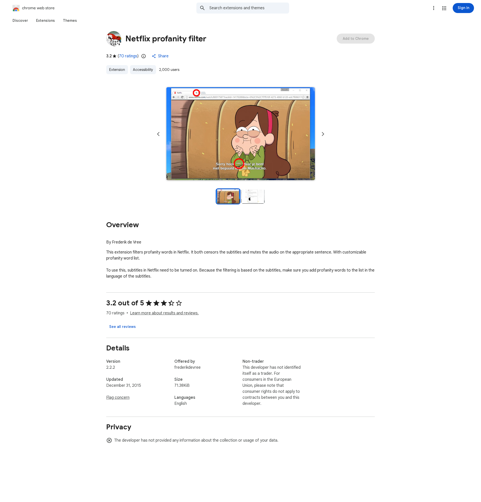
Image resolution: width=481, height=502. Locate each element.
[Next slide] (323, 134)
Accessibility (143, 69)
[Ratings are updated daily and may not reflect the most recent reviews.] (144, 56)
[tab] (20, 20)
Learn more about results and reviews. (164, 313)
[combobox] (249, 8)
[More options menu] (434, 8)
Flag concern (118, 397)
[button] (444, 8)
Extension (117, 69)
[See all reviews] (122, 327)
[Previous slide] (158, 134)
